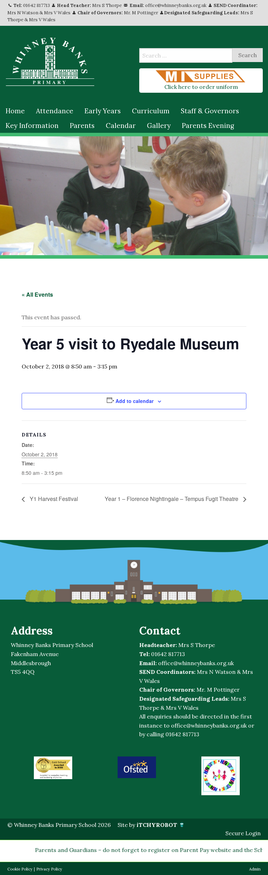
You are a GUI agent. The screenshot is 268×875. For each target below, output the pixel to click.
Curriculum (151, 111)
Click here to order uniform (201, 86)
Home (15, 111)
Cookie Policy (19, 869)
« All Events (37, 294)
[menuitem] (15, 111)
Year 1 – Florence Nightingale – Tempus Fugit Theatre (172, 499)
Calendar (121, 125)
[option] (53, 767)
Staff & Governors (210, 111)
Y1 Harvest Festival (53, 499)
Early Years (102, 111)
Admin (255, 869)
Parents (82, 125)
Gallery (159, 125)
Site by (147, 824)
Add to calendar (135, 400)
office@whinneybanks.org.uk (176, 5)
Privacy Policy (49, 869)
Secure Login (243, 833)
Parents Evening (208, 125)
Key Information (32, 125)
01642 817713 (36, 5)
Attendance (54, 111)
